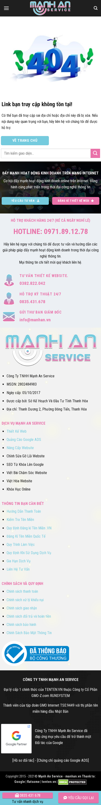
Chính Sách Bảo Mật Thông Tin (29, 633)
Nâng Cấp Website (20, 448)
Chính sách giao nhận (22, 608)
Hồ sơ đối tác (23, 760)
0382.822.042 (32, 283)
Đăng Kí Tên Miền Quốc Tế (26, 536)
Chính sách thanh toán (22, 591)
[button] (6, 8)
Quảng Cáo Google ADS (24, 439)
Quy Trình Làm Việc (21, 544)
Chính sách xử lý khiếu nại (25, 600)
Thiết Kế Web (17, 431)
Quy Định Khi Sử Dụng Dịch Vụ (29, 553)
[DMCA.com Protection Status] (72, 782)
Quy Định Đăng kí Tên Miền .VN (29, 528)
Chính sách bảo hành (21, 624)
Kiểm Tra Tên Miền (20, 519)
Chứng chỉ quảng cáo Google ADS (63, 760)
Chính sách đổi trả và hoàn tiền (29, 616)
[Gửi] (95, 153)
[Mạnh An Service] (50, 8)
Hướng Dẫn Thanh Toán (24, 511)
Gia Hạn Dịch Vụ (19, 561)
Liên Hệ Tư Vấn (18, 569)
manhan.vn (73, 776)
